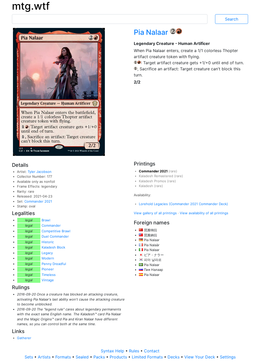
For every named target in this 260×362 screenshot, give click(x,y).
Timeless (49, 275)
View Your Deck (200, 356)
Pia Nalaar (152, 32)
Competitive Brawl (56, 231)
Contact (151, 350)
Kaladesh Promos (153, 181)
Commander (51, 225)
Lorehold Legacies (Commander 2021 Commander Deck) (183, 204)
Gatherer (24, 338)
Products (119, 356)
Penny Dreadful (54, 264)
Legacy (47, 253)
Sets (29, 356)
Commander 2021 (38, 201)
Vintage (48, 280)
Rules (134, 350)
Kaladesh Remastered (156, 176)
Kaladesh (146, 186)
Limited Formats (148, 356)
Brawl (46, 220)
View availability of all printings (204, 213)
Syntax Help (113, 350)
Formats (63, 356)
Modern (48, 258)
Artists (45, 356)
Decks (174, 356)
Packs (99, 356)
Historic (48, 242)
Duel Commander (55, 236)
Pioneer (48, 269)
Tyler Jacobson (40, 172)
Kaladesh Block (53, 247)
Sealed (83, 356)
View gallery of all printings (155, 213)
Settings (228, 356)
